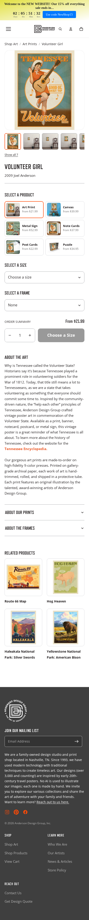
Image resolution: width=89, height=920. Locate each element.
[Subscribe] (76, 741)
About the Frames (20, 528)
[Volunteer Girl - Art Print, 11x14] (50, 141)
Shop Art (11, 44)
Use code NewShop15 (59, 14)
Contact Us (13, 893)
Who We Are (57, 844)
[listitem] (64, 209)
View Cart (12, 861)
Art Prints (30, 44)
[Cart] (81, 29)
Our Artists (56, 853)
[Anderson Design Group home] (44, 29)
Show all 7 (11, 155)
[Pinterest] (16, 812)
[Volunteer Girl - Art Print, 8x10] (31, 141)
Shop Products (16, 853)
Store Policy (57, 870)
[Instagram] (7, 812)
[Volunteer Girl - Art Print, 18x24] (69, 141)
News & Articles (60, 861)
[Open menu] (8, 29)
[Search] (60, 29)
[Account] (71, 29)
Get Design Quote (18, 901)
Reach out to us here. (53, 802)
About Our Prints (19, 512)
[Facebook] (25, 812)
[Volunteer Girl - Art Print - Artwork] (13, 141)
